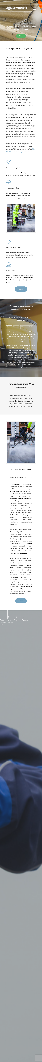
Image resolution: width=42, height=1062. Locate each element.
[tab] (9, 327)
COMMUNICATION (26, 327)
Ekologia (16, 327)
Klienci (9, 327)
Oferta (21, 601)
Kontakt (21, 289)
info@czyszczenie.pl (25, 152)
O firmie (21, 36)
